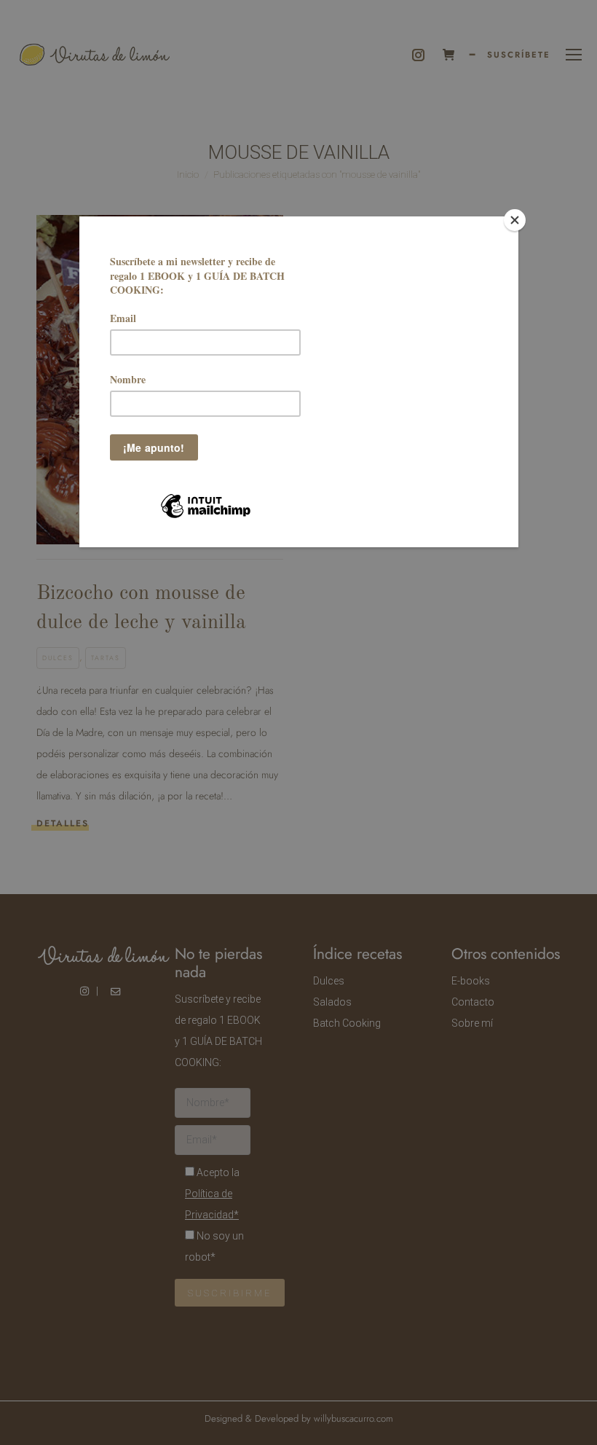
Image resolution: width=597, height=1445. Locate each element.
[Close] (515, 220)
